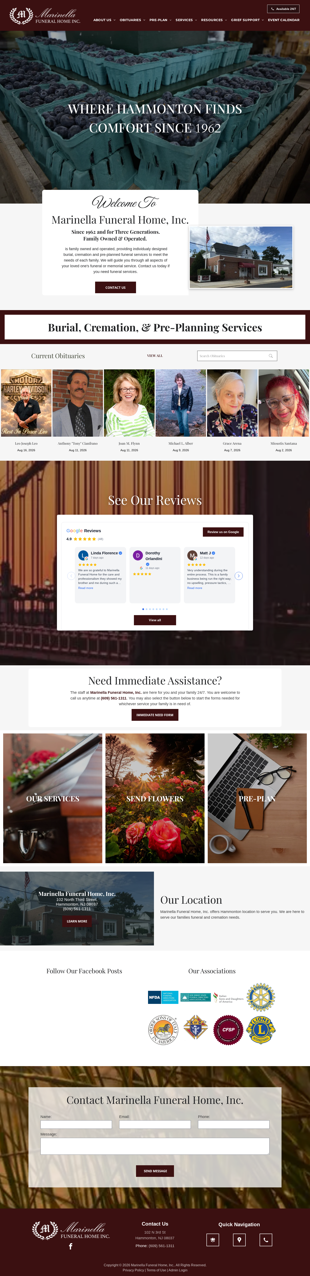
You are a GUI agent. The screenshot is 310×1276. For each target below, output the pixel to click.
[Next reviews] (239, 576)
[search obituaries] (272, 356)
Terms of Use (156, 1270)
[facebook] (70, 1246)
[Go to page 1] (143, 609)
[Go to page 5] (157, 609)
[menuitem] (104, 20)
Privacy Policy (133, 1270)
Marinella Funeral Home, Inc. (116, 692)
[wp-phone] (266, 1240)
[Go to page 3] (150, 609)
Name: (46, 1117)
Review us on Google (223, 532)
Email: (124, 1117)
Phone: (204, 1117)
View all (155, 620)
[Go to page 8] (167, 609)
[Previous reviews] (71, 576)
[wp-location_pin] (239, 1240)
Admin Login (177, 1270)
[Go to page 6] (160, 609)
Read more (85, 588)
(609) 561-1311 (114, 698)
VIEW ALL (155, 355)
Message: (48, 1134)
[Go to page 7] (163, 609)
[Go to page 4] (153, 609)
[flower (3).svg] (213, 1240)
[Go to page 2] (146, 609)
